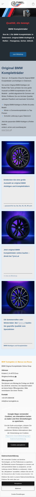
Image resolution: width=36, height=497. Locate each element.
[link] (18, 493)
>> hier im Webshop (10, 275)
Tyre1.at (21, 323)
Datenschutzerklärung (18, 439)
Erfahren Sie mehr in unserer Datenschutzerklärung (18, 477)
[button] (18, 4)
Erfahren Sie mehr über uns (10, 479)
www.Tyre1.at (6, 130)
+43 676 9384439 (8, 398)
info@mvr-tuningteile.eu (10, 401)
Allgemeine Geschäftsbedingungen (18, 436)
